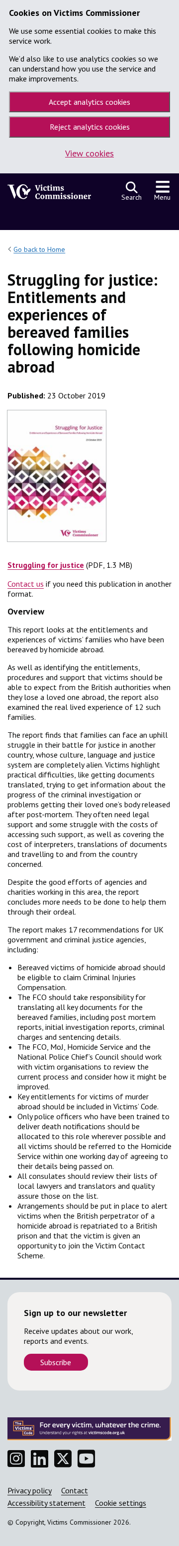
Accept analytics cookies (89, 102)
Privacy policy (29, 1490)
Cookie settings (120, 1503)
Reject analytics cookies (90, 127)
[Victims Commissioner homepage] (49, 194)
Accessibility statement (46, 1503)
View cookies (89, 153)
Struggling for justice (45, 565)
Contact (74, 1490)
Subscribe (55, 1362)
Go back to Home (39, 249)
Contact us (25, 584)
